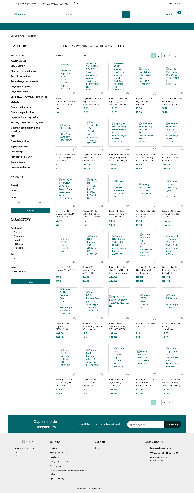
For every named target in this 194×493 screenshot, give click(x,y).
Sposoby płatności (57, 466)
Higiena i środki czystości (24, 117)
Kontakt (53, 28)
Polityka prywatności (59, 462)
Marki (31, 28)
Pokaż (30, 282)
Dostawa (53, 448)
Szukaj (30, 210)
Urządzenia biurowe (21, 167)
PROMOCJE (17, 55)
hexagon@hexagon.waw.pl (161, 448)
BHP (13, 136)
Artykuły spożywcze (22, 86)
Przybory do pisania (21, 156)
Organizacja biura (20, 141)
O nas (42, 28)
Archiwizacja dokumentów (25, 81)
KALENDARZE (19, 60)
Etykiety (15, 102)
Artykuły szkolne (20, 91)
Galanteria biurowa (21, 107)
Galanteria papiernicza (23, 112)
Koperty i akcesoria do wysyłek (27, 122)
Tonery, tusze (18, 162)
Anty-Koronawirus (20, 76)
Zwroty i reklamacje (58, 452)
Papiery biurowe (19, 146)
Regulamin (54, 457)
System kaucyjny (57, 478)
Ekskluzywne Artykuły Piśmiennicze (30, 96)
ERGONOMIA (18, 66)
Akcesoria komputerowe (24, 71)
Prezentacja (17, 151)
